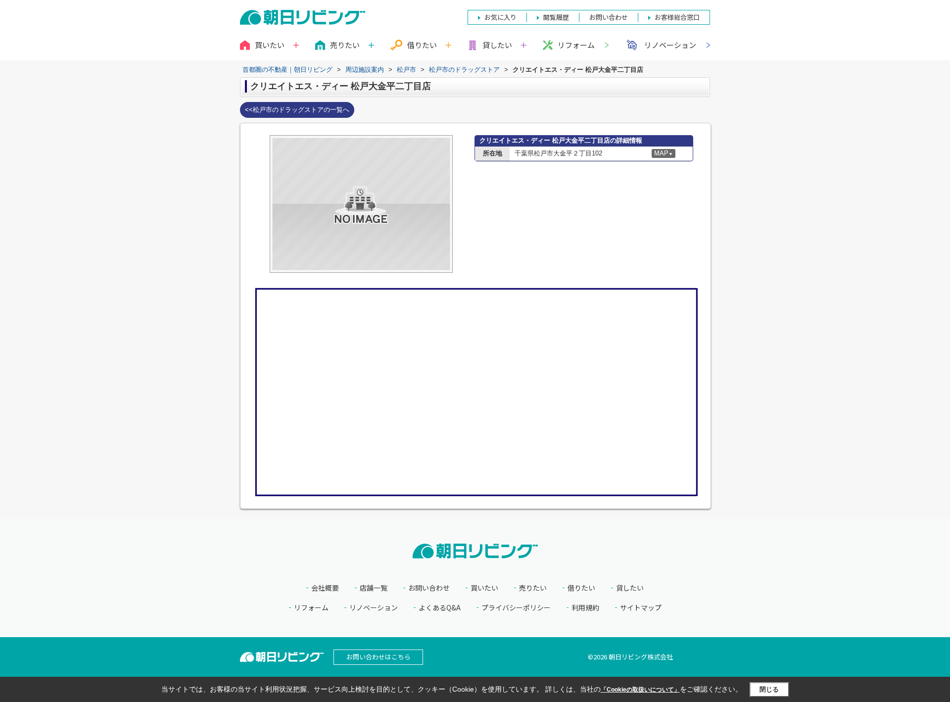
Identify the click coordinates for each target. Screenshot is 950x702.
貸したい (630, 588)
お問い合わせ (429, 588)
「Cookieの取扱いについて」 (640, 689)
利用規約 (585, 607)
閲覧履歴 (556, 17)
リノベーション (670, 45)
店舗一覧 (373, 588)
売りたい (533, 588)
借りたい (581, 588)
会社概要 (325, 588)
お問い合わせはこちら (378, 656)
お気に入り (500, 17)
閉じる (769, 689)
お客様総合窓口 (677, 17)
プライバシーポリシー (516, 607)
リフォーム (576, 45)
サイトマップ (641, 607)
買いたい (484, 588)
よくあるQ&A (440, 607)
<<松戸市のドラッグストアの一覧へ (297, 109)
